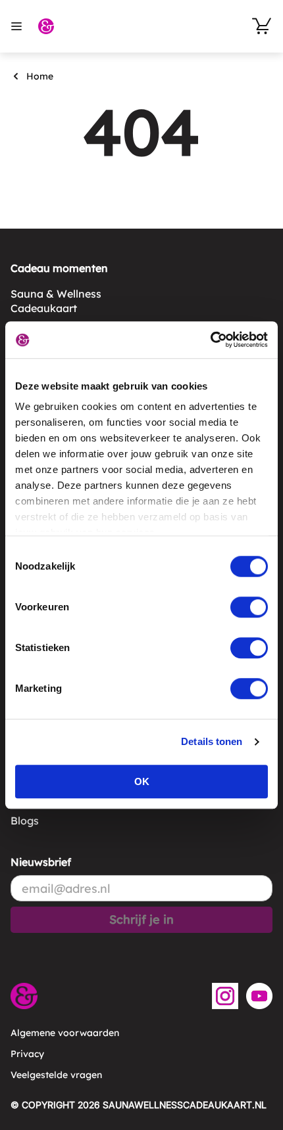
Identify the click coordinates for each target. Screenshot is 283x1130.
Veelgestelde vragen (56, 1075)
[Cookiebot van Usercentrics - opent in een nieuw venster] (210, 339)
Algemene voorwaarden (65, 1033)
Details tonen (211, 741)
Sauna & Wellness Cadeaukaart (56, 301)
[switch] (249, 607)
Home (39, 76)
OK (141, 781)
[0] (261, 26)
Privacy (27, 1054)
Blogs (25, 820)
